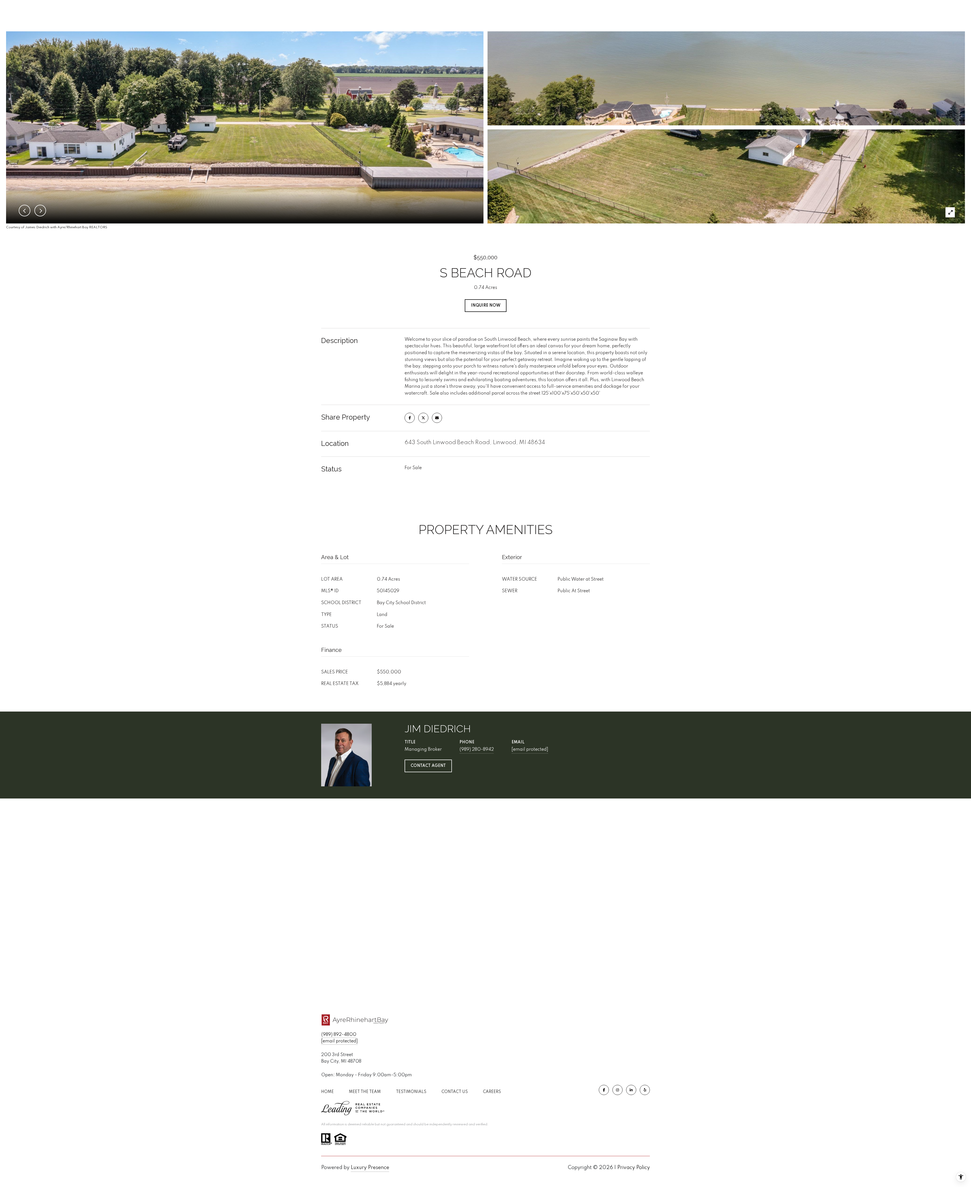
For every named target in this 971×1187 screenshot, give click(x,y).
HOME (327, 1092)
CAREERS (492, 1092)
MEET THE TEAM (365, 1092)
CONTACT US (455, 1092)
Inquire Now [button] (485, 306)
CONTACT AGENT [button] (428, 766)
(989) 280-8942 (476, 749)
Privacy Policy (633, 1167)
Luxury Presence (370, 1167)
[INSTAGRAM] (617, 1090)
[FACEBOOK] (604, 1090)
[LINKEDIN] (631, 1090)
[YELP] (645, 1090)
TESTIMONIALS (411, 1092)
